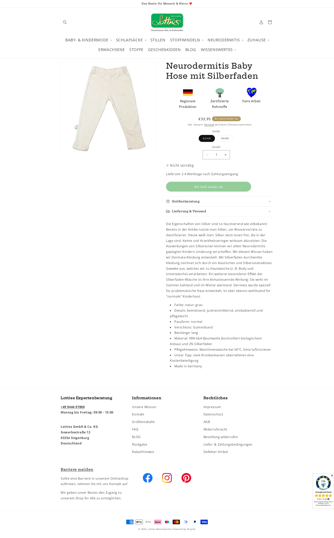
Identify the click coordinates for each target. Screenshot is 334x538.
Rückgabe (139, 444)
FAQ (135, 429)
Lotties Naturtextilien (160, 529)
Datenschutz (213, 414)
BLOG (136, 437)
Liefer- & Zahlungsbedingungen (228, 444)
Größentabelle (143, 422)
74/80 (227, 139)
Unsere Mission (144, 407)
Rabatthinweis (143, 452)
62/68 (209, 139)
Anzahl (216, 147)
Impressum (212, 407)
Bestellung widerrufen (221, 437)
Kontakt (138, 414)
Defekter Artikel (216, 452)
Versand (209, 124)
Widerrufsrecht (215, 429)
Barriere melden (77, 469)
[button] (65, 22)
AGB (207, 422)
